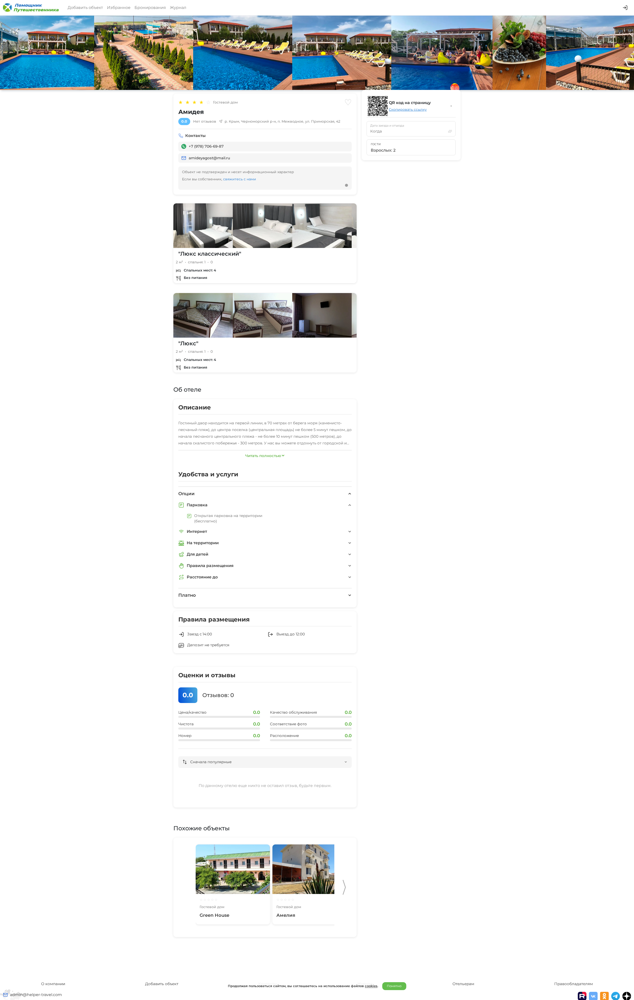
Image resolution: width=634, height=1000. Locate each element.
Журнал (178, 7)
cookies (371, 986)
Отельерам (463, 983)
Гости (376, 144)
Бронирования (150, 7)
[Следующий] (344, 887)
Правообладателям (573, 983)
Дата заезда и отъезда (387, 125)
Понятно (394, 986)
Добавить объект (85, 7)
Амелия (285, 915)
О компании (53, 983)
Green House (214, 915)
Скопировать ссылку (408, 109)
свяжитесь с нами (239, 179)
